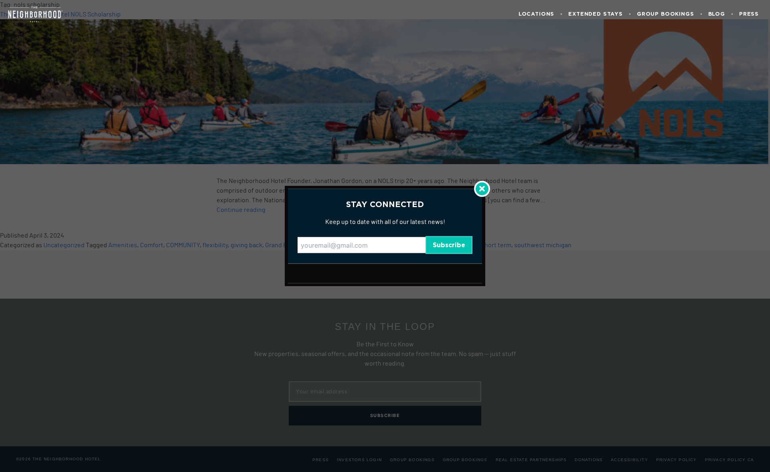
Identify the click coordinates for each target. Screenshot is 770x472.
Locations (536, 14)
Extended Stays (595, 14)
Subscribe (449, 245)
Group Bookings (665, 14)
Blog (716, 14)
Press (749, 14)
